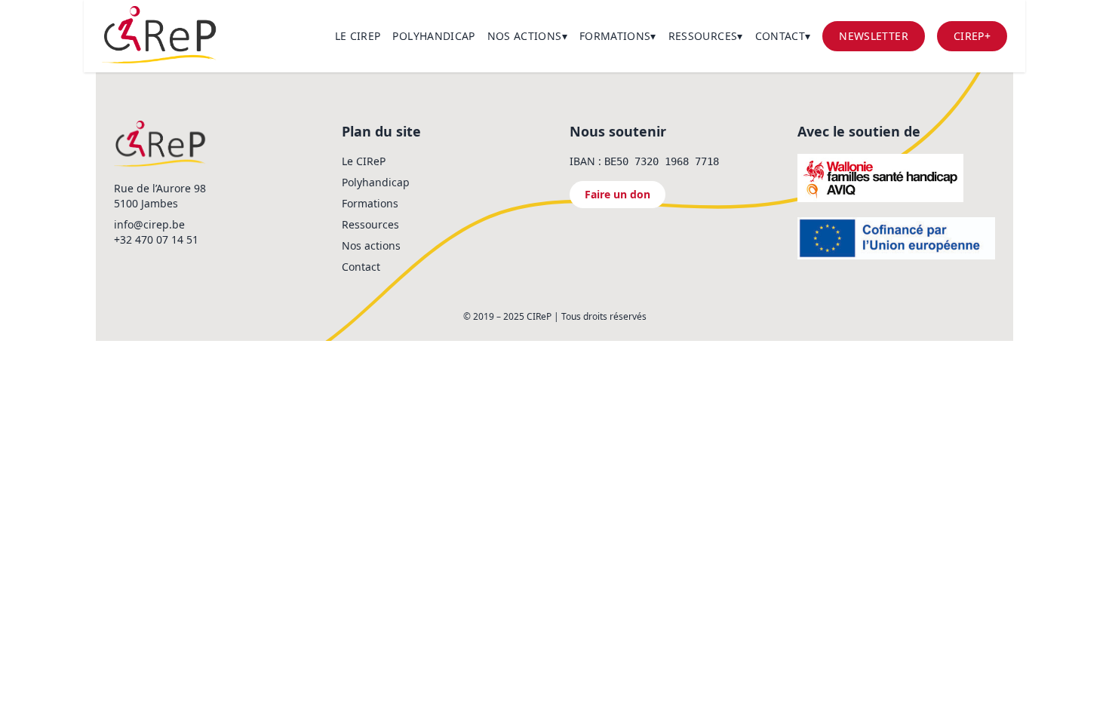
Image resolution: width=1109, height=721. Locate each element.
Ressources (370, 224)
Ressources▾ (705, 36)
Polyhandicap (433, 36)
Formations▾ (617, 36)
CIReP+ (972, 36)
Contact (361, 266)
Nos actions (371, 245)
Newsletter (873, 36)
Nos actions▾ (527, 36)
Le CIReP (358, 36)
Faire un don (617, 194)
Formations (370, 203)
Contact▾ (783, 36)
